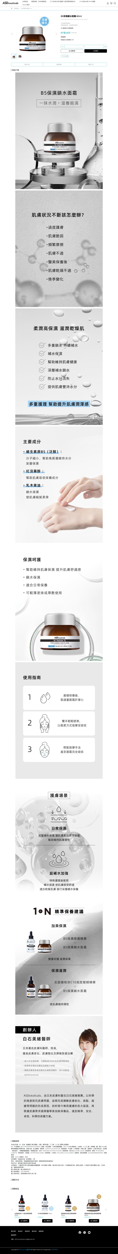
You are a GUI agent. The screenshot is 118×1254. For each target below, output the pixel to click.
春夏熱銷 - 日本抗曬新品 (38, 1)
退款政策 (27, 1231)
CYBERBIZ (54, 1249)
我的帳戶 (20, 1231)
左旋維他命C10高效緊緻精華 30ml (23, 1214)
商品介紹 (27, 64)
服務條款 (41, 1231)
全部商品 (25, 1)
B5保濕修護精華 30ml (45, 1213)
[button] (56, 34)
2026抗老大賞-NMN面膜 (87, 1)
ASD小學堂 (25, 5)
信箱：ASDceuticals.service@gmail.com (23, 1239)
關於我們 (13, 1231)
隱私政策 (34, 1231)
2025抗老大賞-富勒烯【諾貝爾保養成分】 (63, 1)
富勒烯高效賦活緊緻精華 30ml (68, 1214)
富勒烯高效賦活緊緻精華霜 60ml (92, 1214)
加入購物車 (72, 51)
